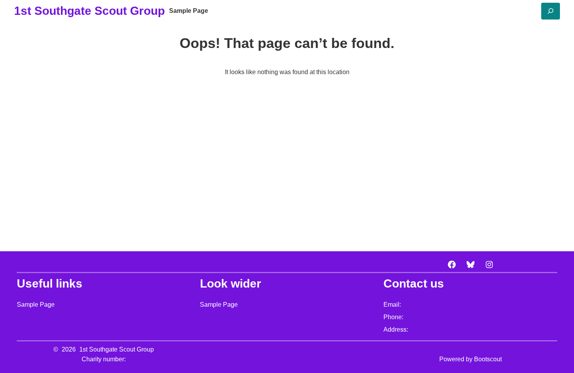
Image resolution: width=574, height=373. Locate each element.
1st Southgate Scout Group (89, 10)
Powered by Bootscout (470, 359)
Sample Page (188, 10)
